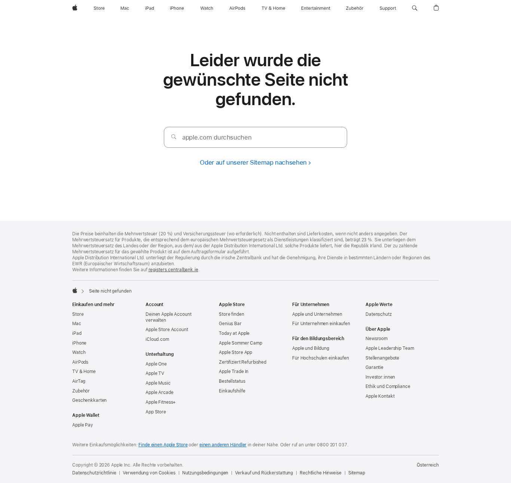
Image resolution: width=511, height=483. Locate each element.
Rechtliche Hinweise (321, 473)
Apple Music (158, 383)
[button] (414, 8)
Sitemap (356, 473)
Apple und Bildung (310, 348)
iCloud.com (157, 339)
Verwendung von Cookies (149, 473)
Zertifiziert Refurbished (242, 362)
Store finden (231, 314)
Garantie (374, 367)
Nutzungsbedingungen (205, 473)
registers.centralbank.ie (173, 269)
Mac (76, 323)
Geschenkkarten (89, 400)
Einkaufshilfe (232, 391)
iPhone (79, 343)
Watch (78, 352)
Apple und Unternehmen (317, 314)
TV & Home (84, 371)
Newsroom (376, 338)
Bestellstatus (232, 381)
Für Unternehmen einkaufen (321, 323)
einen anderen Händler (223, 444)
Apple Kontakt (379, 396)
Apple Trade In (233, 371)
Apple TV (155, 373)
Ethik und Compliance (387, 386)
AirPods (80, 362)
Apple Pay (82, 425)
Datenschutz (378, 314)
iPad (77, 333)
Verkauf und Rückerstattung (264, 473)
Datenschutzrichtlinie (94, 473)
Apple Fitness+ (161, 402)
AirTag (78, 381)
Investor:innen (380, 377)
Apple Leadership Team (389, 348)
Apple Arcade (160, 392)
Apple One (156, 364)
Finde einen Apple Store (162, 444)
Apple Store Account (167, 329)
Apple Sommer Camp (240, 343)
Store (77, 314)
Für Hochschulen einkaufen (320, 358)
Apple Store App (235, 352)
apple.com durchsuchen (216, 137)
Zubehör (81, 391)
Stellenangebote (382, 358)
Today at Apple (234, 333)
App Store (156, 412)
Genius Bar (230, 323)
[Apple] (74, 290)
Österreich (428, 465)
